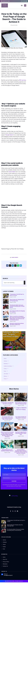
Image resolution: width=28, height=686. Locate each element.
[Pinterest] (26, 1)
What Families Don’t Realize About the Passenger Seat (17, 300)
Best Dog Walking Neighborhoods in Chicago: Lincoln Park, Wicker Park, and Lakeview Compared (20, 451)
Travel (5, 378)
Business (6, 363)
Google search (14, 257)
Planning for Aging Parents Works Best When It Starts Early (17, 324)
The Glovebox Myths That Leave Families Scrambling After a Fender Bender (17, 306)
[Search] (24, 283)
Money (5, 376)
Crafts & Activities (8, 366)
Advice (5, 361)
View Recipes (8, 347)
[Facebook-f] (21, 1)
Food (5, 371)
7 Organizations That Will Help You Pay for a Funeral (7, 403)
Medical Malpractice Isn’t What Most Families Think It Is (7, 450)
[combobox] (13, 283)
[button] (22, 5)
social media (12, 171)
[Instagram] (24, 1)
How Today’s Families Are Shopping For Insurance (20, 417)
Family (5, 368)
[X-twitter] (23, 1)
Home (5, 358)
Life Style (6, 373)
